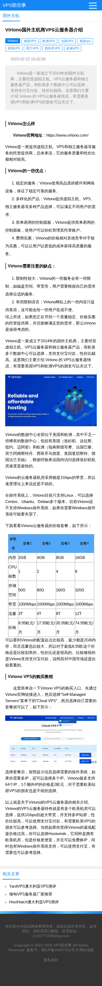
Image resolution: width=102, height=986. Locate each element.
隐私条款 (51, 960)
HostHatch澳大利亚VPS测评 (34, 902)
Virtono (13, 41)
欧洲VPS (48, 41)
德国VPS (30, 41)
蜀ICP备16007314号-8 (59, 950)
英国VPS (14, 48)
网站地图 (86, 950)
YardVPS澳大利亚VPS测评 (32, 886)
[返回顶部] (91, 881)
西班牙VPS (52, 48)
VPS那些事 (14, 5)
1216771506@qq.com (51, 936)
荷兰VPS (32, 48)
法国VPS (67, 41)
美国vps (85, 41)
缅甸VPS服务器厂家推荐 (30, 894)
